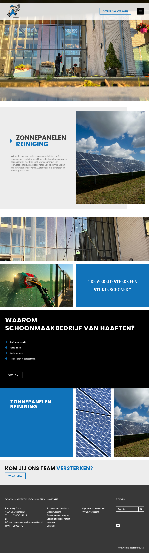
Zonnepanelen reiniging (58, 515)
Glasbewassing (54, 511)
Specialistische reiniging (58, 518)
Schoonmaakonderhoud (58, 508)
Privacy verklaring (90, 511)
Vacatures (15, 475)
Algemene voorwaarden (92, 508)
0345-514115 (20, 515)
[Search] (141, 509)
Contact (14, 374)
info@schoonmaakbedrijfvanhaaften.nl (23, 522)
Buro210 (139, 547)
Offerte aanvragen (115, 11)
